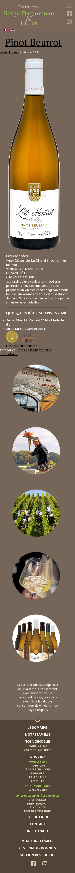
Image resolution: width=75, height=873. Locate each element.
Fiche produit (15, 346)
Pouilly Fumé (37, 746)
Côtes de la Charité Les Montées (37, 795)
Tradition (37, 765)
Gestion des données (37, 848)
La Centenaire (37, 790)
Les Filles (37, 781)
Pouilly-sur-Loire (37, 786)
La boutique (36, 668)
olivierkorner (9, 52)
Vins (48, 350)
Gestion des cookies (37, 855)
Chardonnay (37, 799)
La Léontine (37, 777)
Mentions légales (37, 841)
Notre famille (36, 480)
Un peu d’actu (38, 831)
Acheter (31, 346)
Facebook (69, 14)
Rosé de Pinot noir (37, 811)
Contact (37, 824)
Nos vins (36, 605)
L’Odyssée (37, 773)
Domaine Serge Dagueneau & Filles (29, 7)
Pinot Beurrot (33, 42)
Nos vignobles (36, 543)
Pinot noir (9, 354)
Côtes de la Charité (30, 350)
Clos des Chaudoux (37, 769)
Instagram (69, 22)
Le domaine (36, 418)
